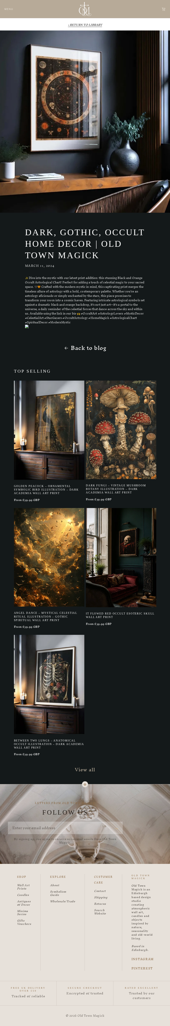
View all (85, 769)
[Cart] (164, 9)
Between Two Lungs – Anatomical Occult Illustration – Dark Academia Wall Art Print (49, 744)
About (54, 885)
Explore (58, 877)
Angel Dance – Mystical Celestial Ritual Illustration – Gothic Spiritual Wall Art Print (45, 616)
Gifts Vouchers (24, 922)
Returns (100, 904)
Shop (21, 877)
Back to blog (88, 348)
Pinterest (142, 968)
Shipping (101, 897)
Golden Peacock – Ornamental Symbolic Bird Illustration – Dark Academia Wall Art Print (46, 490)
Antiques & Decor (24, 903)
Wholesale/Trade (62, 901)
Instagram (142, 959)
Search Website (100, 912)
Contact (100, 891)
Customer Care (103, 880)
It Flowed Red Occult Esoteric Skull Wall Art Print (120, 615)
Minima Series (22, 913)
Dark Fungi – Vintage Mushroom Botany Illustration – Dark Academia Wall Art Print (116, 489)
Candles (23, 895)
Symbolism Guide (58, 893)
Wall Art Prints (23, 887)
